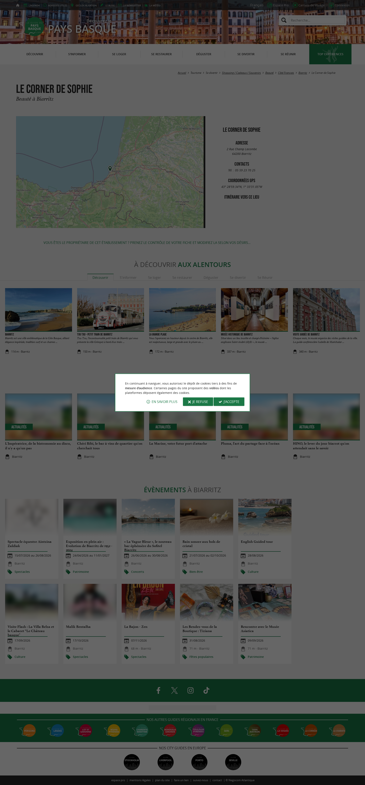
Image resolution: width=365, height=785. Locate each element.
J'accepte (231, 401)
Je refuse (200, 401)
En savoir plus (164, 401)
